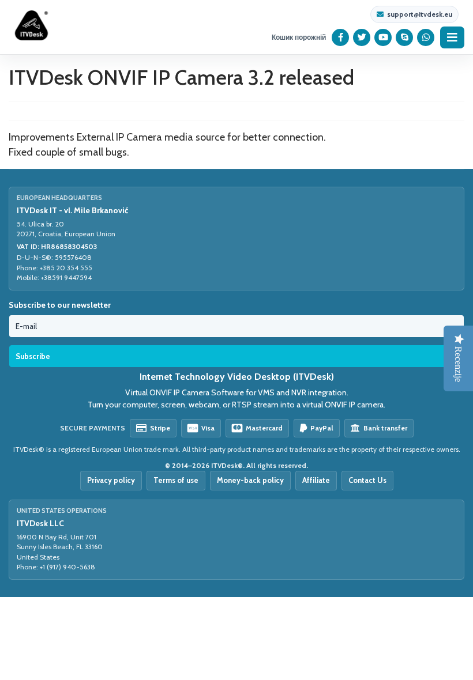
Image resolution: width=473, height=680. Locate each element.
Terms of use (175, 480)
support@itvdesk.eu (419, 14)
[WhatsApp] (426, 37)
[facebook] (340, 37)
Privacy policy (111, 480)
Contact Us (367, 480)
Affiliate (316, 480)
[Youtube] (383, 37)
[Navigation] (452, 37)
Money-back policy (250, 480)
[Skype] (404, 37)
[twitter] (362, 37)
